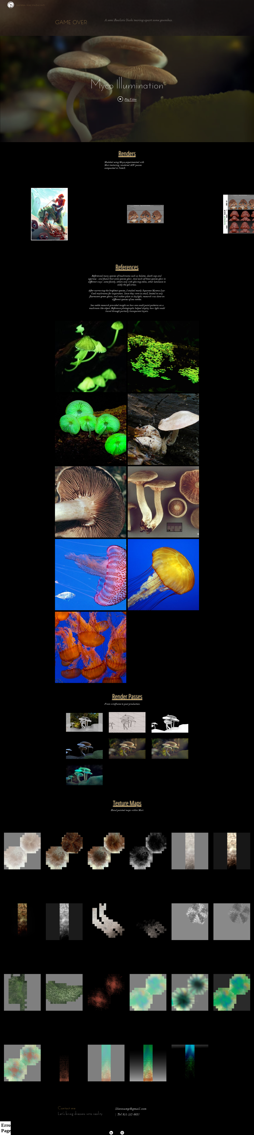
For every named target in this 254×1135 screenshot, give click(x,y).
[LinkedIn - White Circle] (111, 1133)
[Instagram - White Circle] (122, 1133)
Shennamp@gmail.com (131, 1109)
